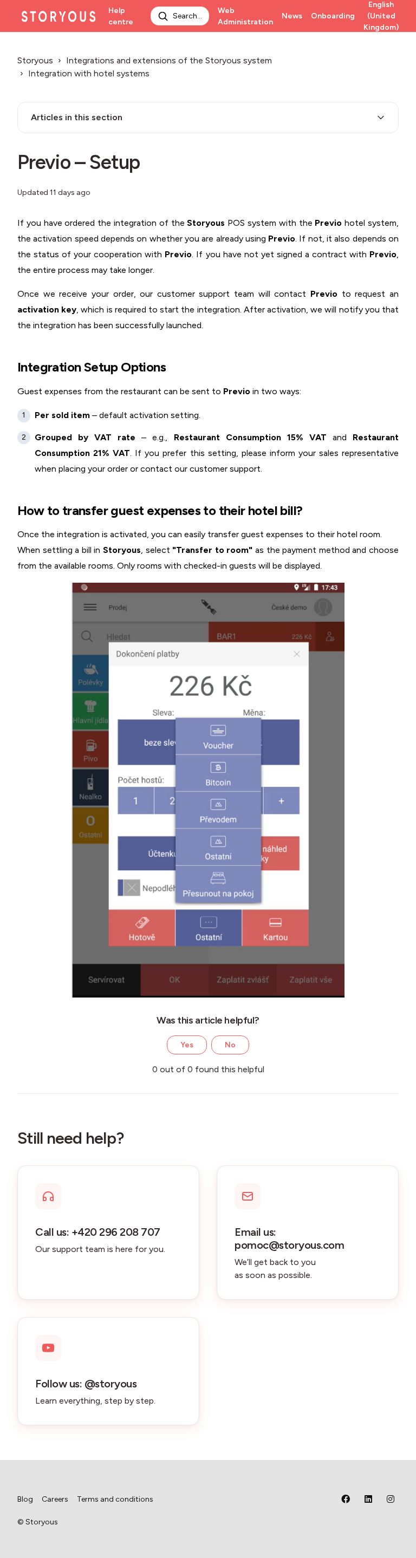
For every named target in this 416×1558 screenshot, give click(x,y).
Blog (25, 1499)
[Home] (58, 16)
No (230, 1044)
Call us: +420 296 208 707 (97, 1231)
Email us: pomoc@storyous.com (289, 1238)
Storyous (35, 60)
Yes (186, 1044)
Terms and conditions (115, 1499)
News (292, 16)
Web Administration (245, 16)
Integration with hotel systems (89, 73)
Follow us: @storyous (85, 1383)
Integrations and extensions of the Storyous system (169, 60)
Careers (55, 1499)
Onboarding (333, 16)
